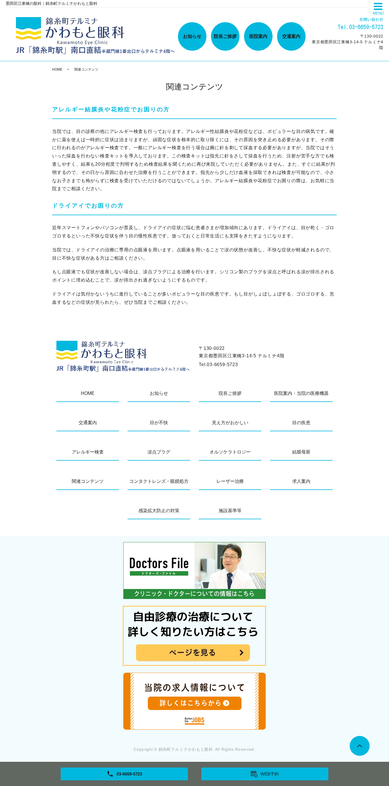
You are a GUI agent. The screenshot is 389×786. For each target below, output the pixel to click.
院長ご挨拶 (225, 36)
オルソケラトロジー (230, 452)
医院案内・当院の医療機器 (301, 393)
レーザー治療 (230, 481)
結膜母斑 (301, 452)
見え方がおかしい (230, 422)
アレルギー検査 (88, 452)
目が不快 (159, 422)
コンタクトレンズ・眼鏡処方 (159, 481)
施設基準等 (230, 510)
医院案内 (258, 36)
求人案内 (301, 481)
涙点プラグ (159, 452)
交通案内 (291, 36)
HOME (57, 69)
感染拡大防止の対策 (158, 510)
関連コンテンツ (88, 481)
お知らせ (192, 36)
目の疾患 (301, 422)
